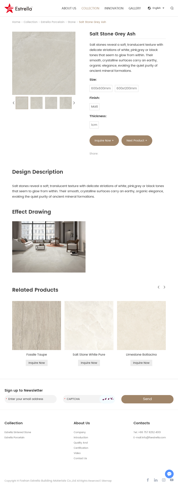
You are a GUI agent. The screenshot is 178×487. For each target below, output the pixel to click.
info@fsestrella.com (154, 438)
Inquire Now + (104, 140)
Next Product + (137, 140)
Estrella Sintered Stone (18, 432)
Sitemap (107, 481)
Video (77, 453)
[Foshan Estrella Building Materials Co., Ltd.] (18, 8)
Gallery (135, 8)
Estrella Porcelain (52, 22)
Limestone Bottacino (141, 354)
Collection (90, 8)
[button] (13, 103)
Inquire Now (37, 363)
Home (16, 22)
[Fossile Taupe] (36, 325)
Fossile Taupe (36, 354)
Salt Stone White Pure (89, 354)
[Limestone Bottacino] (141, 325)
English (157, 8)
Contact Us (80, 458)
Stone (72, 22)
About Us (69, 8)
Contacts (142, 423)
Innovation (113, 8)
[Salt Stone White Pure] (88, 325)
